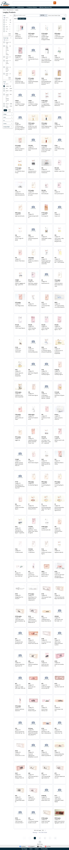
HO (6, 31)
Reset (5, 110)
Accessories (7, 57)
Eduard (7, 103)
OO (6, 20)
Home (12, 7)
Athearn (7, 91)
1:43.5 (7, 29)
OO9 (7, 26)
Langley (7, 86)
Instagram (32, 846)
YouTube (48, 846)
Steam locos (7, 74)
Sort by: (42, 15)
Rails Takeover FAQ (46, 7)
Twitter (40, 846)
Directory (21, 7)
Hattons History (32, 7)
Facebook (23, 846)
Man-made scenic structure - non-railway (7, 50)
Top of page (24, 848)
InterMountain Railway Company (7, 98)
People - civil (7, 43)
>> (55, 838)
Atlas (7, 88)
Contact (37, 848)
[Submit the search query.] (14, 15)
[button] (40, 843)
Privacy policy (44, 848)
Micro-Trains (7, 107)
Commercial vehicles (7, 62)
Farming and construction (7, 69)
